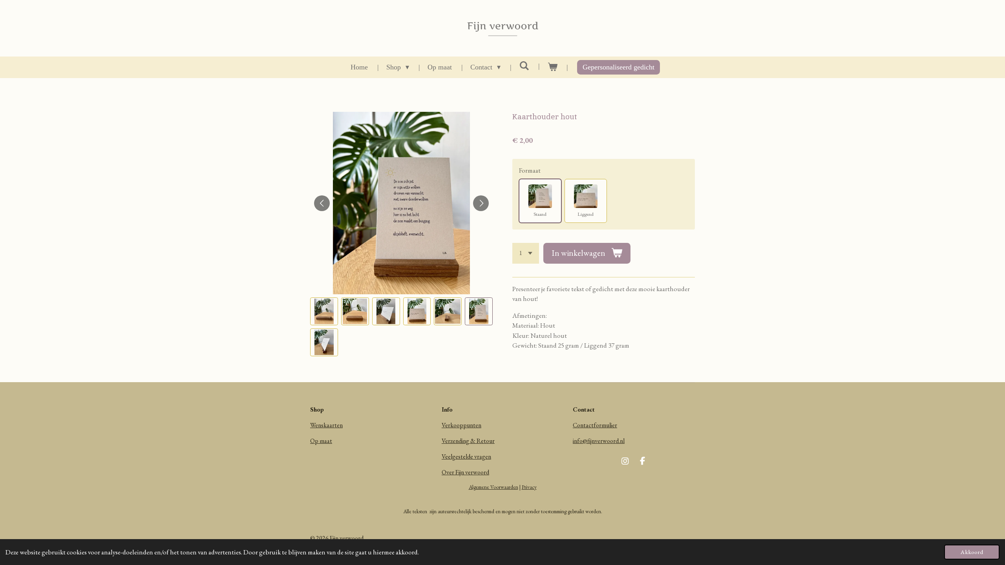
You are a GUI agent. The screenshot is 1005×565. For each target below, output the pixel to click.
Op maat (321, 441)
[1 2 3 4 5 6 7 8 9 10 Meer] (525, 253)
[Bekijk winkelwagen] (552, 67)
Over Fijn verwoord (465, 472)
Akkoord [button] (972, 552)
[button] (324, 311)
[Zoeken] (523, 66)
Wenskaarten (326, 425)
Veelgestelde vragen (466, 456)
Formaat (530, 170)
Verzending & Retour (468, 441)
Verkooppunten (461, 425)
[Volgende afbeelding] (481, 203)
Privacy (529, 487)
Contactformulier (595, 425)
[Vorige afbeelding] (322, 203)
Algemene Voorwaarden (493, 487)
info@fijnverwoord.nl (599, 441)
